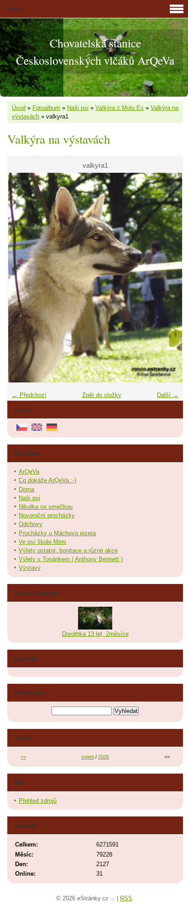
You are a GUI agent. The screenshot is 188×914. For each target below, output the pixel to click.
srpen (87, 756)
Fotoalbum (46, 107)
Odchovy (30, 524)
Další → (167, 395)
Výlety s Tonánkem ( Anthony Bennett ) (71, 559)
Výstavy (30, 567)
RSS (126, 898)
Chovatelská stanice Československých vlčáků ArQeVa (95, 51)
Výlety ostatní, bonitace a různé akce (68, 550)
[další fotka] (168, 277)
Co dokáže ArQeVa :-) (47, 480)
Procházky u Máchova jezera (57, 533)
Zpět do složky (101, 395)
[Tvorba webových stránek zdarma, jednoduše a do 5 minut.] (113, 899)
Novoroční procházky (47, 515)
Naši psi (78, 107)
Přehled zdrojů (38, 800)
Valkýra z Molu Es (119, 107)
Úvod (19, 107)
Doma (26, 489)
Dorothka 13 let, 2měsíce (95, 633)
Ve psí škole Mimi (42, 541)
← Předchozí (29, 395)
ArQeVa (29, 471)
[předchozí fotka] (22, 277)
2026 (103, 756)
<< (23, 756)
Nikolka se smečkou (46, 506)
